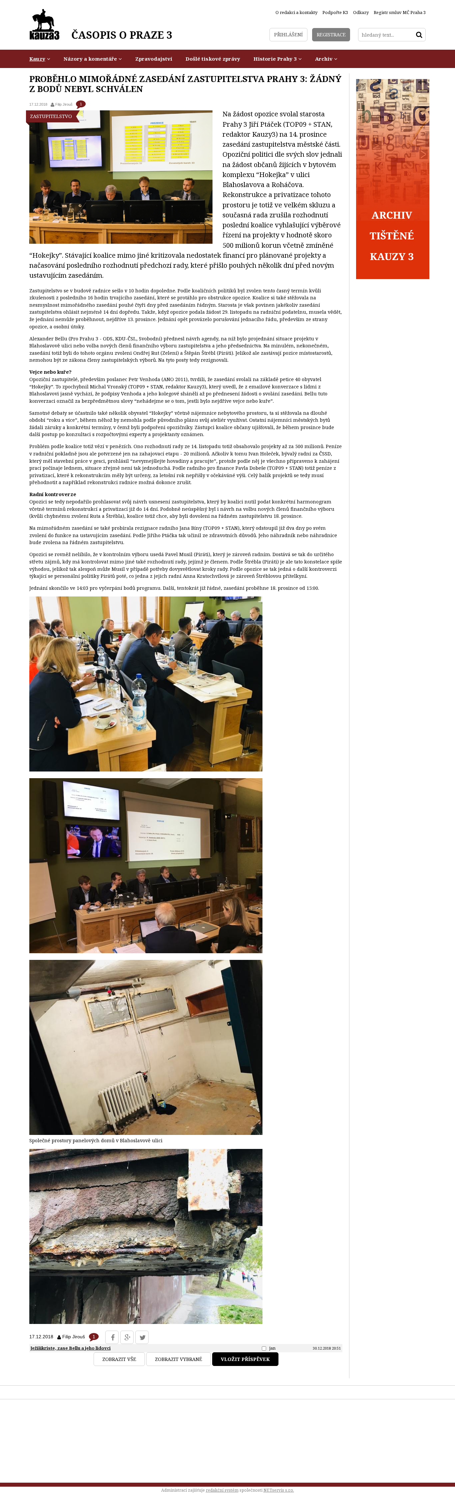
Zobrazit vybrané (178, 1359)
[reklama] (392, 277)
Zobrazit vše (119, 1359)
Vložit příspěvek (245, 1359)
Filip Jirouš (64, 104)
